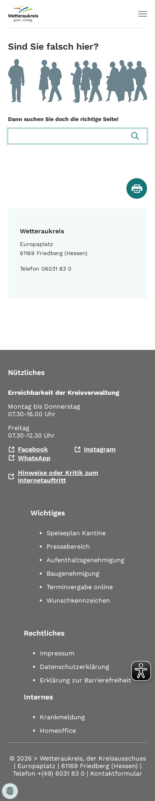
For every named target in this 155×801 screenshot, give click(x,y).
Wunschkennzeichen (78, 600)
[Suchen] (135, 136)
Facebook (33, 449)
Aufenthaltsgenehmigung (85, 560)
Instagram (100, 449)
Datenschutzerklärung (74, 666)
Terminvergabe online (79, 587)
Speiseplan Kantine (76, 533)
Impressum (57, 653)
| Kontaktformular (114, 773)
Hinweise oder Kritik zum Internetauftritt (58, 476)
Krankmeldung (62, 717)
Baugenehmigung (72, 573)
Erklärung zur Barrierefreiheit (85, 680)
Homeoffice (58, 730)
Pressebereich (68, 546)
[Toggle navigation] (142, 14)
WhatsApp (34, 458)
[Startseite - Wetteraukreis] (23, 14)
